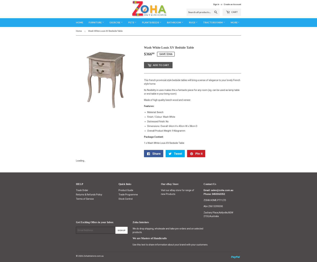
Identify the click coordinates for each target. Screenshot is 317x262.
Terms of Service (85, 199)
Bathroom (174, 22)
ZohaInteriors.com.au (93, 256)
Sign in (216, 4)
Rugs (192, 22)
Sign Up (121, 230)
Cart (234, 12)
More (234, 22)
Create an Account (232, 4)
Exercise (115, 22)
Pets (131, 22)
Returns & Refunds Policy (89, 194)
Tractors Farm (213, 22)
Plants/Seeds (150, 22)
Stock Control (126, 199)
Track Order (82, 190)
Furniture (95, 22)
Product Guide (126, 190)
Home (79, 22)
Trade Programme (128, 194)
